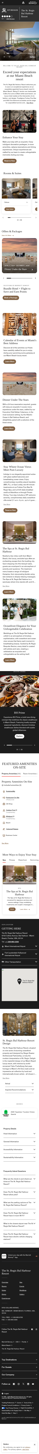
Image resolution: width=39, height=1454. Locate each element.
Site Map (27, 1410)
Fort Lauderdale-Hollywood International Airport (15, 954)
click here (25, 1449)
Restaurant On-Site (12, 797)
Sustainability (10, 791)
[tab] (11, 774)
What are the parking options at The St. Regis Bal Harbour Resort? (17, 1203)
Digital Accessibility (26, 1408)
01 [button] (17, 749)
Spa (21, 1282)
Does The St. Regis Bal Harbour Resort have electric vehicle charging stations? (17, 1236)
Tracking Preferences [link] (8, 1402)
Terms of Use (28, 1402)
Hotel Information (10, 1134)
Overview (5, 1282)
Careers (19, 1402)
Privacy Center (25, 1405)
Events (22, 1286)
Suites (4, 1290)
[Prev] (3, 217)
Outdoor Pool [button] (11, 810)
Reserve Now (9, 161)
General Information (11, 1142)
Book (12, 909)
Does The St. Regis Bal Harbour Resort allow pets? (15, 1193)
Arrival (7, 1084)
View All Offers (6, 235)
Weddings (23, 1290)
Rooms (4, 1286)
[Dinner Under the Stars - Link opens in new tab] (19, 255)
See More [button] (30, 103)
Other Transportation (13, 962)
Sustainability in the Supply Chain (12, 1410)
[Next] (36, 217)
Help (14, 1413)
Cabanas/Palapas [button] (12, 829)
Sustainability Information (13, 1157)
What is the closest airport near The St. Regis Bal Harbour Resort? (18, 1225)
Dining (4, 1294)
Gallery (32, 57)
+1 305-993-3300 (12, 942)
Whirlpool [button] (9, 816)
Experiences (6, 1298)
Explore (19, 736)
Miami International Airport (15, 946)
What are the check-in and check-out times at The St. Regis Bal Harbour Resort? (17, 1181)
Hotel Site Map (6, 1413)
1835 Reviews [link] (10, 19)
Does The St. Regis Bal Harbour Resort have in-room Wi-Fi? (15, 1214)
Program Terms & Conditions (10, 1405)
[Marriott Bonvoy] (31, 2)
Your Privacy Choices (11, 1408)
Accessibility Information (12, 1149)
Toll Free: (12, 1317)
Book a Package (10, 298)
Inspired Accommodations (15, 1090)
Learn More (9, 361)
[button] (23, 2)
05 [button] (22, 749)
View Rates (9, 209)
